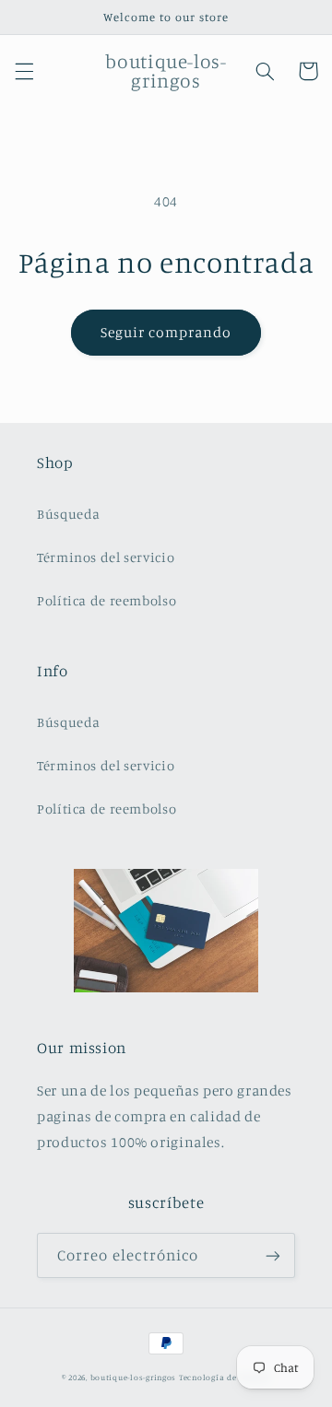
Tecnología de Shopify (224, 1377)
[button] (24, 71)
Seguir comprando (166, 332)
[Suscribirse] (273, 1255)
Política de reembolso (106, 600)
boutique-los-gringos (133, 1377)
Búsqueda (69, 514)
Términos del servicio (105, 557)
